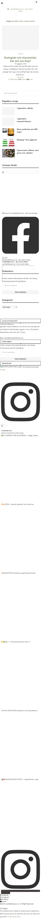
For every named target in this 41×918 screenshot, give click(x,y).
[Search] (39, 3)
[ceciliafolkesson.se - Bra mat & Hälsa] (16, 260)
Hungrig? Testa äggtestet (27, 140)
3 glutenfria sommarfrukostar (24, 120)
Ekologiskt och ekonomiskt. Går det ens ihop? (20, 59)
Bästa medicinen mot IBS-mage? (27, 130)
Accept (9, 916)
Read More (16, 916)
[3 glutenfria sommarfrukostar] (8, 121)
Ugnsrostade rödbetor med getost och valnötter (28, 151)
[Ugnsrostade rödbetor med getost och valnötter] (8, 153)
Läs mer (20, 77)
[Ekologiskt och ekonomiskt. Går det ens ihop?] (20, 37)
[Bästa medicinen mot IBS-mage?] (8, 132)
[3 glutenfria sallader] (8, 111)
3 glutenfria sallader (25, 108)
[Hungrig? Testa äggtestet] (8, 142)
